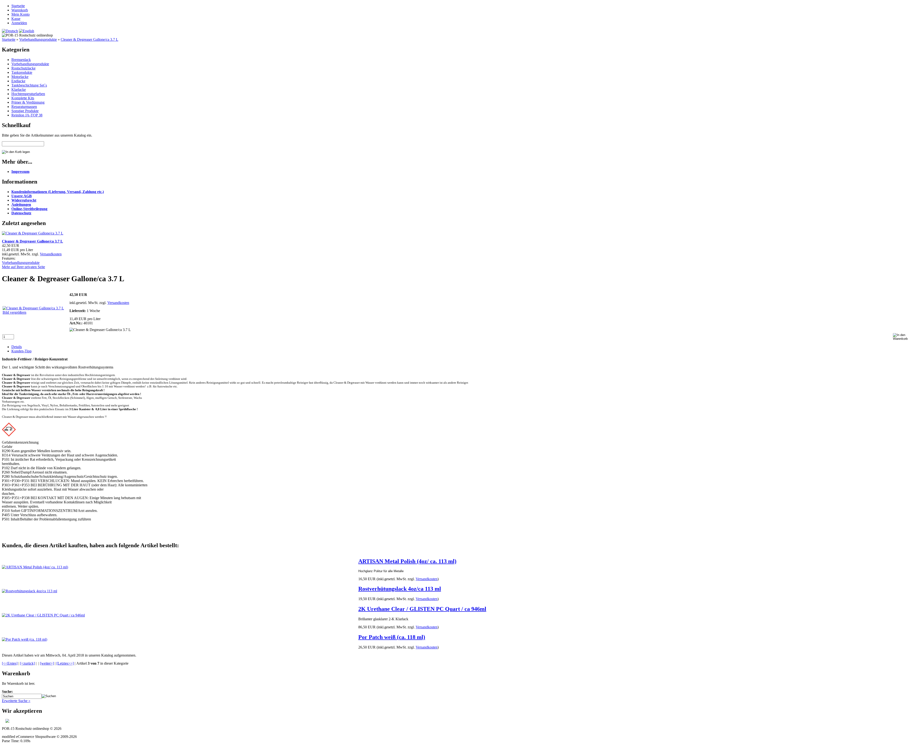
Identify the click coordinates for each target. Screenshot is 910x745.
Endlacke (18, 81)
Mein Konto (20, 14)
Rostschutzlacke (23, 68)
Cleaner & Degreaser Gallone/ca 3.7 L (89, 39)
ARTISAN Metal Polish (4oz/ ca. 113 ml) (407, 561)
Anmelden (19, 23)
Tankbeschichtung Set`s (29, 85)
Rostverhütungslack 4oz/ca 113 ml (399, 589)
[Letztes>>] (65, 663)
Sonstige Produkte (25, 111)
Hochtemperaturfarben (28, 94)
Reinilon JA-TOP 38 (26, 115)
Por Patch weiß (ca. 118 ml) (391, 637)
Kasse (15, 19)
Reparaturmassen (24, 107)
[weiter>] (47, 663)
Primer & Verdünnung (28, 102)
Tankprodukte (21, 72)
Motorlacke (19, 77)
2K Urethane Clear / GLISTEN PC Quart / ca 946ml (422, 609)
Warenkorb (19, 10)
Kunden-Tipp (21, 351)
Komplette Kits (22, 98)
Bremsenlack (21, 60)
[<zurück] (27, 663)
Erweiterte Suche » (16, 701)
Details (16, 347)
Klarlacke (18, 89)
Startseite (18, 6)
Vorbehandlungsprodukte (38, 39)
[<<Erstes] (10, 663)
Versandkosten (51, 254)
